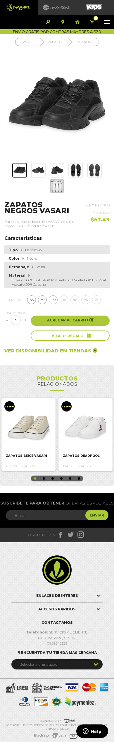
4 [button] (61, 478)
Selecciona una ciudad (39, 664)
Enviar (97, 515)
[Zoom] (19, 170)
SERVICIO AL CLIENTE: (57, 632)
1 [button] (35, 478)
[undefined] (57, 106)
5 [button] (70, 478)
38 (32, 299)
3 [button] (52, 478)
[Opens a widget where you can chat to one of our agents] (92, 731)
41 (64, 299)
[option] (28, 434)
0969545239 (57, 643)
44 (96, 299)
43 (86, 299)
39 (42, 299)
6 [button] (79, 478)
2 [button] (44, 478)
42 (75, 299)
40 (53, 299)
